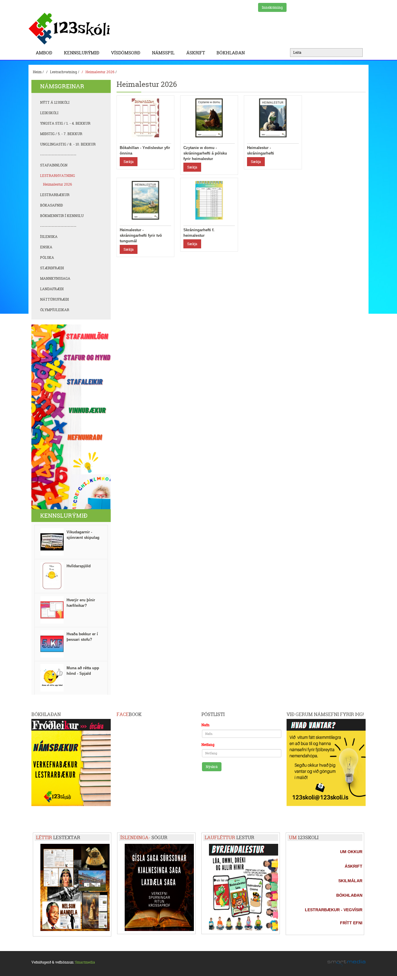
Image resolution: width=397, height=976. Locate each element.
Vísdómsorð (125, 53)
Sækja (129, 161)
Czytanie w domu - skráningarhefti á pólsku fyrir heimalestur (205, 153)
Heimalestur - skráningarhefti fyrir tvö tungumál (141, 235)
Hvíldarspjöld (79, 566)
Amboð (44, 53)
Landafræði (52, 288)
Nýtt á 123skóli (54, 102)
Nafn (205, 724)
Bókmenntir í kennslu (62, 215)
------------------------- (58, 154)
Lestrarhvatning (63, 71)
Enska (46, 247)
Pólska (47, 257)
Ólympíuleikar (54, 309)
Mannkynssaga (55, 278)
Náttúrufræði (54, 299)
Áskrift (195, 53)
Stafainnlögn (53, 165)
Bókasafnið (51, 205)
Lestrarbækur (54, 194)
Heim (37, 71)
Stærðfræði (52, 267)
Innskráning (272, 7)
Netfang (207, 744)
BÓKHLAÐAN (231, 53)
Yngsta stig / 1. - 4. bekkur (65, 123)
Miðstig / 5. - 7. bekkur (61, 133)
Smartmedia (85, 962)
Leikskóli (49, 112)
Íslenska (49, 236)
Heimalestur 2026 (100, 71)
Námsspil (163, 53)
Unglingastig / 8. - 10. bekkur (68, 144)
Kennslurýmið (81, 53)
